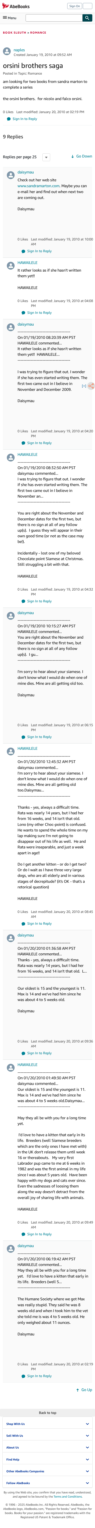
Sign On (74, 6)
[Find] (87, 18)
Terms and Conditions (68, 1496)
